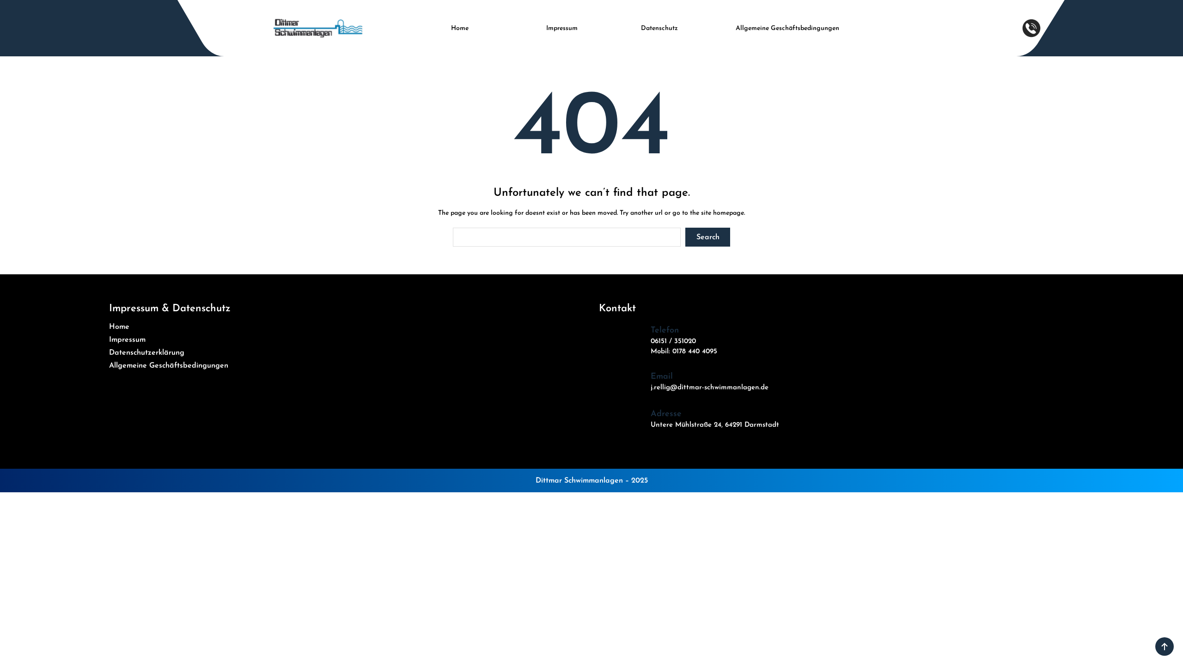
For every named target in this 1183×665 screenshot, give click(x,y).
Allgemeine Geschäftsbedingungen (787, 28)
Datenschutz (659, 28)
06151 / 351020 (673, 341)
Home (460, 28)
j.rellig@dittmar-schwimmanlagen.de (709, 387)
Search (708, 237)
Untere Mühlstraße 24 (686, 425)
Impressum (562, 28)
